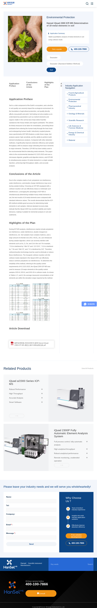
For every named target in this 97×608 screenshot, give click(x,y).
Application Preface (14, 84)
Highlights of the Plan (49, 84)
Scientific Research (76, 120)
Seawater (53, 58)
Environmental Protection (74, 100)
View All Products (87, 368)
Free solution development (76, 536)
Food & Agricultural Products (76, 94)
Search (90, 564)
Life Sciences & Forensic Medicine (76, 127)
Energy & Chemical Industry (76, 134)
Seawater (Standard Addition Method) (65, 64)
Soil (51, 70)
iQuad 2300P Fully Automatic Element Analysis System (71, 433)
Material (72, 140)
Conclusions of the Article (31, 84)
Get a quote (57, 49)
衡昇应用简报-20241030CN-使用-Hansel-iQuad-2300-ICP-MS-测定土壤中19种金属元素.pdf (31, 344)
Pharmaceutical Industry (75, 107)
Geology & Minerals (76, 114)
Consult (41, 593)
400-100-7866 (79, 49)
